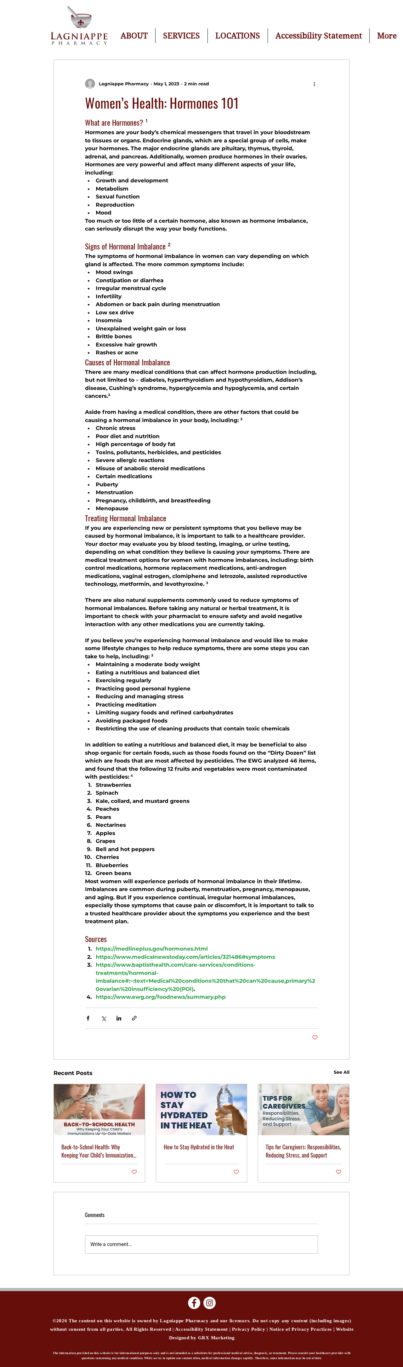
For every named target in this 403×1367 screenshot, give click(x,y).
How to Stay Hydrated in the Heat (199, 1147)
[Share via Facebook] (88, 1018)
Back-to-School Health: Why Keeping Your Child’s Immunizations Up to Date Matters (98, 1151)
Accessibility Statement (202, 1329)
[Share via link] (134, 1018)
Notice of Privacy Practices (301, 1329)
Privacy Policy (248, 1329)
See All (341, 1072)
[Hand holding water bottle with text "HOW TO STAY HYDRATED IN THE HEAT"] (201, 1109)
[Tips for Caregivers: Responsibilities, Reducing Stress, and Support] (303, 1109)
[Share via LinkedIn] (119, 1018)
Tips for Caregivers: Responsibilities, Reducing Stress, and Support (303, 1151)
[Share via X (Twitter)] (103, 1018)
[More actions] (314, 84)
